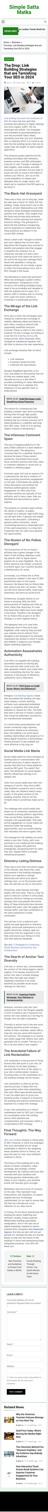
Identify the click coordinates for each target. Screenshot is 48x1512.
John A (9, 82)
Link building (15, 1140)
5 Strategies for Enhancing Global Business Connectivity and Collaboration (21, 947)
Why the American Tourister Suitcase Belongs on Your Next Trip (29, 1417)
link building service (23, 335)
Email (10, 1355)
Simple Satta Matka (24, 9)
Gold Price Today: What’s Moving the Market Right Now (28, 1433)
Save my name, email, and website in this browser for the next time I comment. (24, 1380)
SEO (6, 1140)
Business (9, 59)
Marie (20, 1483)
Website (10, 1366)
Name (10, 1344)
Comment (12, 1312)
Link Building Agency (24, 695)
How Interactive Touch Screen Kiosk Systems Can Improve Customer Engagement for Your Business (29, 1472)
